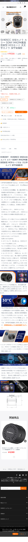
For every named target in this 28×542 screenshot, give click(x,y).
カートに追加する (8, 112)
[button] (25, 19)
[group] (2, 31)
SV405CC (4, 99)
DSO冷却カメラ (21, 469)
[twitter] (20, 475)
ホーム (4, 469)
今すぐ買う (21, 112)
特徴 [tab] (15, 148)
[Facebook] (16, 475)
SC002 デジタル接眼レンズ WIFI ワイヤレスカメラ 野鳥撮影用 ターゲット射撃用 (14, 448)
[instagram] (26, 475)
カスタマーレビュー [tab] (6, 152)
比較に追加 (19, 115)
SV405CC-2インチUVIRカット (16, 99)
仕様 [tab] (10, 148)
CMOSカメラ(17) (12, 469)
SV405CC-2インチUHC (7, 103)
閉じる (22, 534)
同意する (15, 534)
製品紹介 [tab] (3, 148)
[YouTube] (23, 475)
